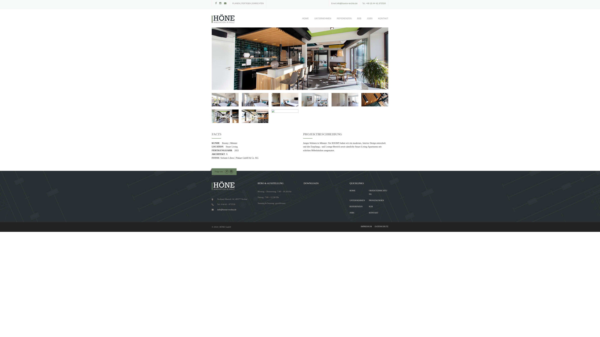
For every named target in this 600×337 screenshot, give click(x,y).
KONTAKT (383, 18)
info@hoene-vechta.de (226, 209)
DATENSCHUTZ (381, 226)
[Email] (225, 3)
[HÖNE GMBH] (223, 18)
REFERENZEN (344, 18)
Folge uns (219, 171)
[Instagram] (220, 3)
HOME (305, 18)
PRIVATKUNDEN (376, 200)
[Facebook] (216, 3)
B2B (359, 18)
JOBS (369, 18)
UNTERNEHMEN (322, 18)
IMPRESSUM (366, 226)
